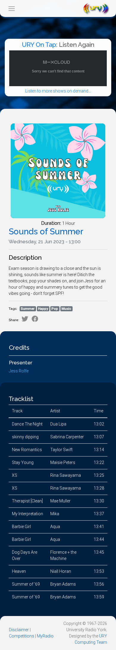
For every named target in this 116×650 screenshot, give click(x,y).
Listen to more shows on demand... (58, 91)
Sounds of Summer (46, 231)
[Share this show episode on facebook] (35, 319)
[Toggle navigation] (11, 8)
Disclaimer (19, 629)
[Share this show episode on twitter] (25, 319)
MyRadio (45, 636)
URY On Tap (39, 44)
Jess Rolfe (19, 371)
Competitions (21, 636)
